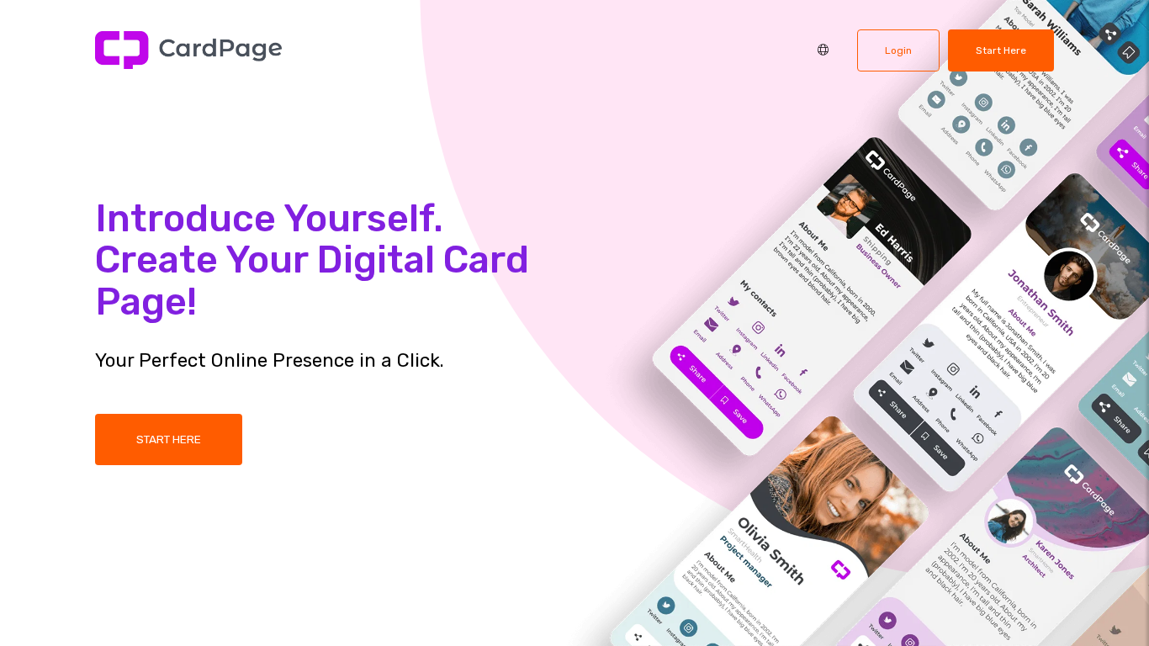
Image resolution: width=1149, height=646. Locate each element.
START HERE (168, 439)
